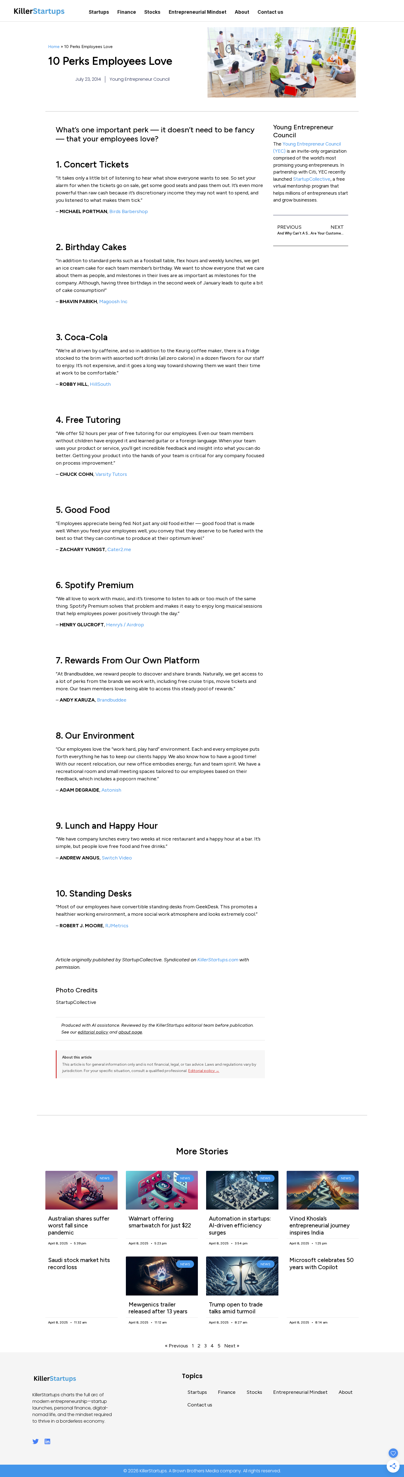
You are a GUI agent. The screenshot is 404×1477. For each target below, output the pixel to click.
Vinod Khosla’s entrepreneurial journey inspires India (319, 1225)
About (242, 12)
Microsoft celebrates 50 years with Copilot (321, 1263)
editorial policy (93, 1032)
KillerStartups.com (217, 960)
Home (54, 46)
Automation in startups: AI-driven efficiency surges (240, 1225)
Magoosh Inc (113, 301)
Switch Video (117, 858)
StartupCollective (311, 179)
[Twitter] (35, 1441)
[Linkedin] (47, 1441)
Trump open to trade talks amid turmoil (236, 1308)
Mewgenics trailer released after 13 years (158, 1308)
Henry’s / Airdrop (125, 625)
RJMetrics (116, 926)
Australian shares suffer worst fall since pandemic (78, 1225)
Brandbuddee (111, 700)
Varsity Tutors (111, 474)
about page (130, 1032)
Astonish (111, 790)
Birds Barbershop (128, 211)
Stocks (152, 12)
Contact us (270, 12)
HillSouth (100, 384)
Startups (99, 12)
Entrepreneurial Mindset (197, 12)
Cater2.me (119, 549)
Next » (231, 1346)
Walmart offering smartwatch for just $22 (160, 1222)
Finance (126, 12)
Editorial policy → (203, 1070)
